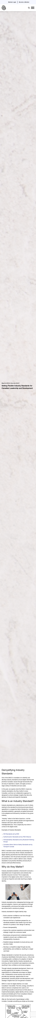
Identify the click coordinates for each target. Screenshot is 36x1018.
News (12, 383)
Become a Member (24, 2)
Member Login (12, 2)
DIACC (17, 383)
